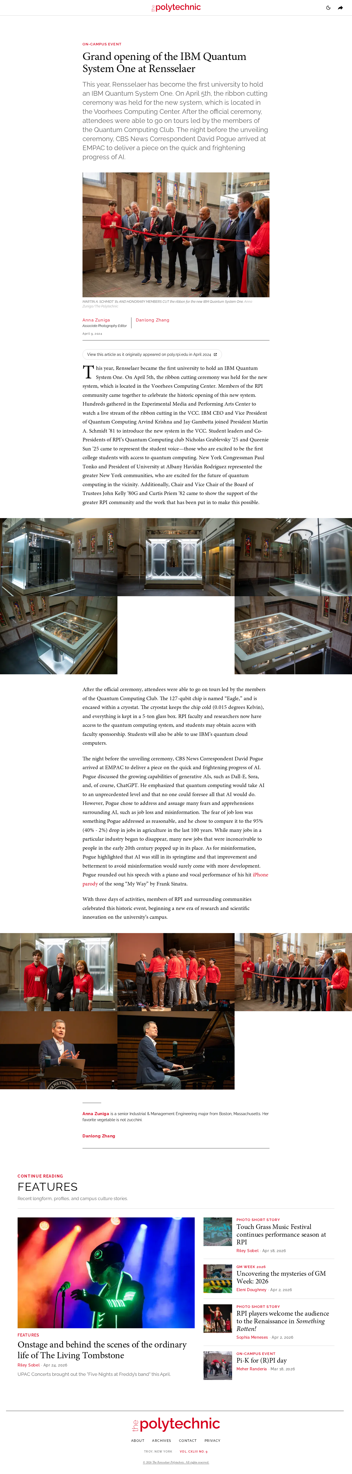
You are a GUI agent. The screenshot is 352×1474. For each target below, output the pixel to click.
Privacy (213, 1441)
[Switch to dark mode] (328, 8)
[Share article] (340, 8)
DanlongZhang (153, 320)
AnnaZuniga (96, 320)
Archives (161, 1441)
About (137, 1441)
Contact (188, 1441)
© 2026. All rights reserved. (176, 1462)
